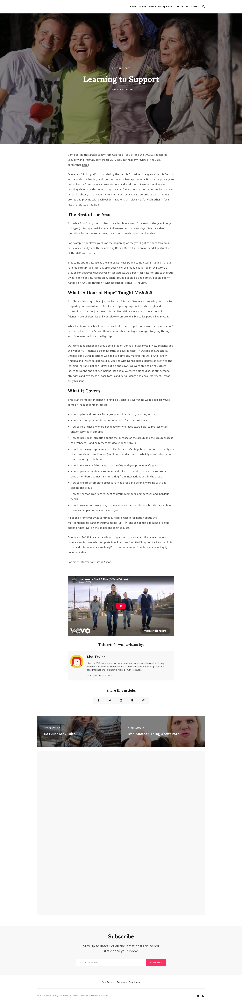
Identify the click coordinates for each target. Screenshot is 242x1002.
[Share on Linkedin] (121, 700)
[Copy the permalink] (143, 700)
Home (133, 6)
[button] (203, 7)
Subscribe (156, 962)
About (142, 6)
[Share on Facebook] (98, 700)
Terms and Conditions (128, 982)
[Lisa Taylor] (76, 666)
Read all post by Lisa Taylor (99, 675)
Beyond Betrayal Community (57, 995)
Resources (183, 6)
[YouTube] (198, 996)
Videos (195, 6)
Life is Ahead (103, 562)
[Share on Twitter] (109, 700)
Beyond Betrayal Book (161, 6)
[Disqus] (121, 796)
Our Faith (107, 982)
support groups (121, 68)
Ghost (106, 995)
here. (85, 164)
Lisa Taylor (96, 657)
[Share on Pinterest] (132, 700)
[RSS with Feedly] (203, 996)
